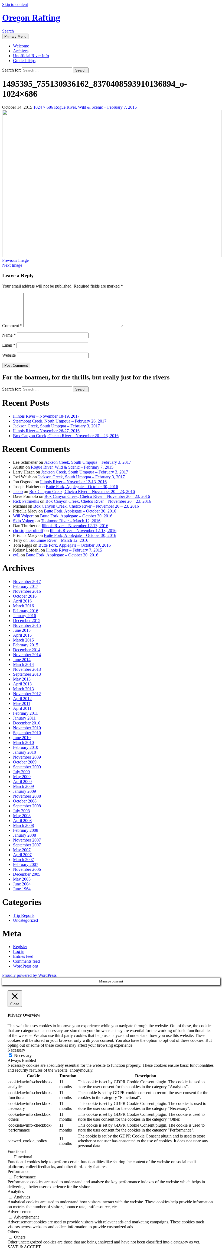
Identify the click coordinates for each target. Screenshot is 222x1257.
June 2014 (22, 659)
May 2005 (22, 879)
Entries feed (23, 956)
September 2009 (27, 767)
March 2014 (23, 664)
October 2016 (25, 596)
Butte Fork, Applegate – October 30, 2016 (82, 486)
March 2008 (23, 825)
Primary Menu (15, 36)
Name (9, 335)
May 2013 (22, 679)
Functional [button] (17, 1151)
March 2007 (23, 859)
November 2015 (27, 625)
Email (8, 345)
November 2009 (27, 757)
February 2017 (25, 586)
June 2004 (22, 884)
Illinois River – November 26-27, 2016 (46, 430)
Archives (20, 51)
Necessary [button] (16, 1050)
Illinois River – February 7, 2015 (74, 550)
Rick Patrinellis (26, 501)
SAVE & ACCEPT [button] (24, 1247)
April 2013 (22, 684)
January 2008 (24, 835)
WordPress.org (25, 966)
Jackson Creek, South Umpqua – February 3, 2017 (56, 426)
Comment (12, 325)
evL (16, 555)
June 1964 (22, 889)
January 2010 (24, 752)
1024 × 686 (43, 107)
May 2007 (22, 849)
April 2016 (22, 601)
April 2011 (22, 708)
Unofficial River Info (31, 55)
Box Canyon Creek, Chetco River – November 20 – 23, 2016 (66, 435)
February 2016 (25, 610)
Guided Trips (24, 60)
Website (9, 355)
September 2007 (27, 845)
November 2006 (27, 869)
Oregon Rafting (31, 17)
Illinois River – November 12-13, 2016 (73, 481)
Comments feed (26, 961)
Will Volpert (23, 516)
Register (20, 946)
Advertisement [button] (20, 1211)
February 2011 (25, 713)
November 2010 (27, 728)
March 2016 (23, 606)
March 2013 (23, 688)
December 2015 (26, 620)
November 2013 (27, 669)
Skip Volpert (23, 520)
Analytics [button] (16, 1191)
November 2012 (27, 693)
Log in (18, 951)
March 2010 (23, 742)
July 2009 (21, 771)
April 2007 (22, 854)
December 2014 (26, 649)
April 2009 (22, 781)
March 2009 (23, 786)
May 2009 (22, 776)
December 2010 (26, 723)
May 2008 (22, 815)
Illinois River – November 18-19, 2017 (46, 416)
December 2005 (26, 874)
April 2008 (22, 820)
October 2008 (25, 801)
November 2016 (27, 591)
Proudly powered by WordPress (29, 975)
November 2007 (27, 840)
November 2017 (27, 581)
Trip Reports (23, 915)
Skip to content (15, 4)
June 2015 (22, 630)
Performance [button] (18, 1171)
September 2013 (27, 674)
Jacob (18, 491)
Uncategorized (25, 920)
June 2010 (22, 737)
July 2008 (21, 810)
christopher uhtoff (28, 530)
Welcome (21, 46)
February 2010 (25, 747)
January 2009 (24, 791)
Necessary (23, 1055)
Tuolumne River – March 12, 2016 (70, 520)
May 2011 (21, 703)
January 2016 (24, 615)
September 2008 (27, 806)
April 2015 (22, 635)
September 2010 (27, 732)
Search (8, 31)
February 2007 (25, 864)
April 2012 (22, 698)
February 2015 (25, 645)
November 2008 (27, 796)
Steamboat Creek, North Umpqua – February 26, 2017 (59, 421)
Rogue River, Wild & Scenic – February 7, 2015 (95, 107)
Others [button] (13, 1231)
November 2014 (27, 654)
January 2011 (24, 718)
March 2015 (23, 640)
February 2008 (25, 830)
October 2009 (25, 762)
